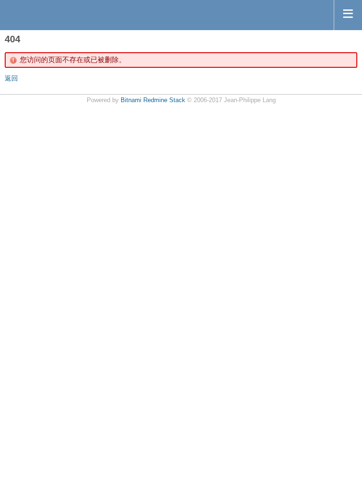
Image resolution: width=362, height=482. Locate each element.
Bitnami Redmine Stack (153, 100)
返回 (11, 78)
